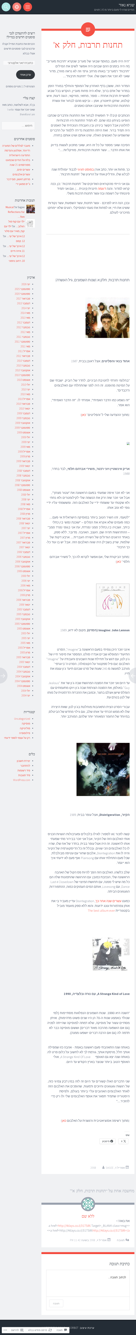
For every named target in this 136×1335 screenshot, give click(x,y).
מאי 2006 (25, 585)
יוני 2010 (25, 389)
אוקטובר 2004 (22, 676)
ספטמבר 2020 (22, 293)
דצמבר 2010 (23, 360)
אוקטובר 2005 (22, 619)
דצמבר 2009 (23, 413)
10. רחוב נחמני (17, 261)
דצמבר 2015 (23, 303)
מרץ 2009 (25, 456)
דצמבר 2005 (23, 609)
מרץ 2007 (25, 537)
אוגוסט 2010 (23, 380)
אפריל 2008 (24, 509)
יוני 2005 (25, 638)
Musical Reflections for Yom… (15, 211)
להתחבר (25, 765)
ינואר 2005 (24, 662)
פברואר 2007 (23, 542)
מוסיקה (26, 723)
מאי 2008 (25, 504)
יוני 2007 (25, 528)
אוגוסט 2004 (23, 686)
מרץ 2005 (25, 652)
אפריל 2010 (24, 399)
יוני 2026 (25, 284)
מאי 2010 (25, 394)
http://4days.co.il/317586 (74, 1226)
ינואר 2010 (24, 408)
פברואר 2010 (23, 403)
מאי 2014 (25, 313)
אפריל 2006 (24, 590)
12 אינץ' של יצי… (16, 236)
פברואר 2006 (23, 600)
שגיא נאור (126, 4)
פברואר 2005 (23, 657)
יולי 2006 (25, 576)
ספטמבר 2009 (22, 427)
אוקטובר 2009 (22, 423)
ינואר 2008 (24, 523)
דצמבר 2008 (23, 470)
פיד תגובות (24, 775)
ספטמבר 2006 (22, 566)
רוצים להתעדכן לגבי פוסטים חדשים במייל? (20, 35)
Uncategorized (22, 718)
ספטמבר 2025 (22, 289)
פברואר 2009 (23, 461)
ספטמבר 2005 (22, 623)
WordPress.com (21, 780)
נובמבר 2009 (23, 418)
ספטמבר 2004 (22, 681)
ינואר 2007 (24, 547)
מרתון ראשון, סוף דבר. (18, 179)
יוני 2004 (25, 695)
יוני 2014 (25, 308)
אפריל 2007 (24, 533)
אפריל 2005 (24, 647)
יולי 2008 (25, 494)
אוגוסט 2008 (23, 490)
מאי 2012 (25, 332)
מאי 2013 (25, 317)
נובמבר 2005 (23, 614)
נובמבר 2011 (23, 336)
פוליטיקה (25, 728)
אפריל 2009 (24, 451)
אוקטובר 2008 (22, 480)
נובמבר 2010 (23, 365)
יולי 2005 (25, 633)
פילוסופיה (24, 733)
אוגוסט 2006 (23, 571)
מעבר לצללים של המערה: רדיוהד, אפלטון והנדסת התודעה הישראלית (16, 150)
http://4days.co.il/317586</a (111, 1230)
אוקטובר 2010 (22, 370)
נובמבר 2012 (23, 327)
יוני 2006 (25, 580)
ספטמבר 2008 (22, 485)
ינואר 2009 (24, 466)
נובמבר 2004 (23, 671)
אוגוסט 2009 (23, 432)
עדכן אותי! (25, 74)
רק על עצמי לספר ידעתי (17, 738)
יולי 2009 (25, 437)
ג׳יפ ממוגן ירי (23, 184)
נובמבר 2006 (23, 556)
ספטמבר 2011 (22, 341)
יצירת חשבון (23, 761)
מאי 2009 (25, 446)
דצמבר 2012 (23, 322)
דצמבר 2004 (23, 666)
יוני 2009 (25, 442)
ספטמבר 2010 (22, 375)
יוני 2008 (25, 499)
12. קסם (20, 241)
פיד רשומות (24, 770)
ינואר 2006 (24, 604)
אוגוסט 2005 (23, 628)
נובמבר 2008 (23, 475)
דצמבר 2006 (23, 552)
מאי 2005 (25, 643)
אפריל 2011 (24, 351)
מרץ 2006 (25, 595)
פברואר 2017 (23, 298)
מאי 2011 (25, 346)
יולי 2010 (25, 384)
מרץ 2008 (25, 513)
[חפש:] (18, 125)
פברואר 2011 (23, 356)
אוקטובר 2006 (22, 561)
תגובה (121, 1240)
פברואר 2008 (23, 518)
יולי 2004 (25, 690)
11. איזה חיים (18, 251)
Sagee (110, 1167)
